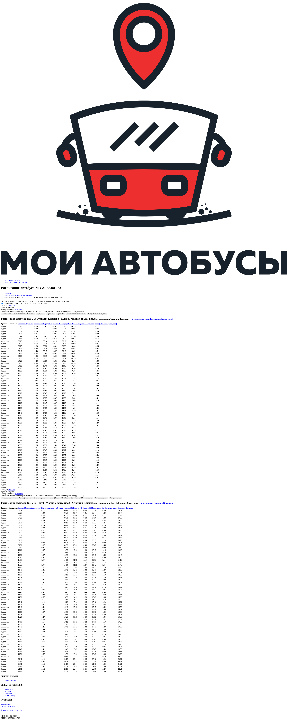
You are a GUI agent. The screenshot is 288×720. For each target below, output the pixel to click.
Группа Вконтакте (8, 706)
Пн (16, 303)
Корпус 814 (40, 314)
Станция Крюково (19, 314)
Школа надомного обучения (75, 314)
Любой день (8, 303)
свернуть (11, 305)
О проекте (9, 689)
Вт (22, 303)
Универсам (31, 314)
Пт (36, 303)
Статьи (8, 691)
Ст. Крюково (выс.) (101, 498)
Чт (31, 303)
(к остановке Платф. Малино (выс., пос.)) (152, 319)
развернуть (19, 309)
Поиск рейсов (10, 681)
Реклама (8, 693)
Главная (8, 293)
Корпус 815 (50, 314)
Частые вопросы (11, 695)
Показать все (6, 314)
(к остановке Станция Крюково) (156, 503)
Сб (41, 303)
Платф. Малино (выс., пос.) (97, 314)
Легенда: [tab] (8, 305)
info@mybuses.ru (7, 704)
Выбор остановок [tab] (12, 309)
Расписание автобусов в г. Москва (18, 295)
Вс (46, 303)
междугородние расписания (16, 282)
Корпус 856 (60, 314)
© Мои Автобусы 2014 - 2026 (12, 710)
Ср (26, 303)
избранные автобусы (13, 280)
